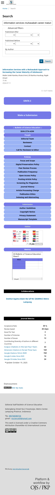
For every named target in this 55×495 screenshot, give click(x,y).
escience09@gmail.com (22, 418)
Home (5, 8)
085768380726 (15, 416)
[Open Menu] (2, 2)
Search (48, 61)
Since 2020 (15, 353)
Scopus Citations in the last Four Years (20, 347)
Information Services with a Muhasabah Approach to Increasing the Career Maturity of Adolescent (26, 70)
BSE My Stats (17, 388)
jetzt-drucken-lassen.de (21, 469)
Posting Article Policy (27, 179)
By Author (9, 49)
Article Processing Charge (27, 190)
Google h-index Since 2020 (14, 356)
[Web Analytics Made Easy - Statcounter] (8, 388)
